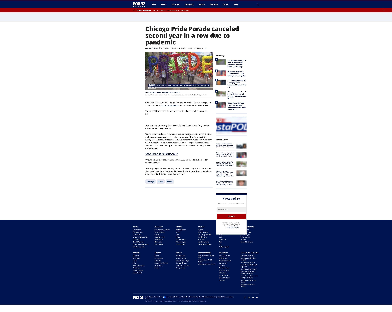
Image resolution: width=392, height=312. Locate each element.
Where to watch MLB (248, 262)
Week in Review (181, 258)
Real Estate (137, 268)
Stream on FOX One (250, 252)
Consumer (136, 258)
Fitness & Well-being (161, 263)
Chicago (173, 48)
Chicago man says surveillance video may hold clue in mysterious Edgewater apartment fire (225, 173)
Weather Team (160, 237)
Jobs (134, 263)
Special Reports (138, 242)
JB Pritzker (201, 239)
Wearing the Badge (182, 260)
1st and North (180, 256)
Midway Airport (181, 242)
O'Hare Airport (181, 239)
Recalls (157, 268)
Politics (201, 227)
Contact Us (223, 263)
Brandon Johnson (203, 242)
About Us (223, 252)
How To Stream (224, 256)
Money (136, 252)
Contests (222, 265)
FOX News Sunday (139, 247)
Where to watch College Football (248, 259)
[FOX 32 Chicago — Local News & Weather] (140, 4)
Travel (178, 232)
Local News (137, 230)
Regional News (204, 252)
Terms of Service (233, 228)
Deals (135, 260)
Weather (159, 227)
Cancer (157, 256)
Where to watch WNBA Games (248, 281)
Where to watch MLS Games (247, 285)
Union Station (180, 244)
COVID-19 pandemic (170, 105)
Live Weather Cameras (162, 230)
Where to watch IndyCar (249, 269)
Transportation (181, 230)
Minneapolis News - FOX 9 (206, 264)
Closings (157, 235)
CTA (177, 235)
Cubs (220, 237)
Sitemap (222, 280)
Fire (220, 242)
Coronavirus (159, 258)
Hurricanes (158, 242)
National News (138, 232)
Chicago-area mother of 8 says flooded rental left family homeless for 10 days (225, 163)
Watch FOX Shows (247, 242)
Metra (178, 237)
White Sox (222, 239)
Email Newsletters (225, 260)
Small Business (138, 270)
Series (179, 252)
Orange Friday (180, 268)
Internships (222, 273)
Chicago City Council (204, 244)
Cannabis (158, 260)
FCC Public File (224, 275)
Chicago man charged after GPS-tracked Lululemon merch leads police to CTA (225, 154)
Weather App (159, 239)
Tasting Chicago (181, 263)
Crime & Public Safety (140, 237)
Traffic (179, 227)
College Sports (224, 247)
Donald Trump (202, 237)
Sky (220, 244)
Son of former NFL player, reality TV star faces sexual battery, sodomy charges (224, 182)
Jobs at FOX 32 (224, 270)
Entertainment (247, 227)
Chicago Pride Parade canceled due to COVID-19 (162, 92)
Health (158, 252)
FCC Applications (224, 278)
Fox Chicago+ (245, 235)
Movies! (243, 239)
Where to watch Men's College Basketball (248, 272)
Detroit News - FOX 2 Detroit (205, 261)
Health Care (158, 265)
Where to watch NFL (247, 256)
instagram (249, 297)
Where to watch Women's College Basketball (249, 277)
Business (136, 256)
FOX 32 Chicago (164, 48)
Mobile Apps (223, 258)
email (257, 297)
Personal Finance (138, 265)
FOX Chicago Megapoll (140, 244)
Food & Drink (245, 237)
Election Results (203, 232)
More (236, 4)
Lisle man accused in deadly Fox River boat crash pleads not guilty (236, 74)
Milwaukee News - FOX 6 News (206, 256)
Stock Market (137, 273)
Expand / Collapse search (257, 4)
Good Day (136, 239)
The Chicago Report (204, 235)
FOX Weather (159, 244)
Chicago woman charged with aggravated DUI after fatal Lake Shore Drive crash (225, 145)
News (169, 181)
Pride (160, 181)
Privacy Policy (233, 226)
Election (200, 230)
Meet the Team (224, 268)
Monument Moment (183, 265)
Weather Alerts (159, 232)
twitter (253, 297)
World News (137, 235)
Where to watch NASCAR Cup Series (249, 266)
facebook (245, 297)
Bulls (220, 235)
